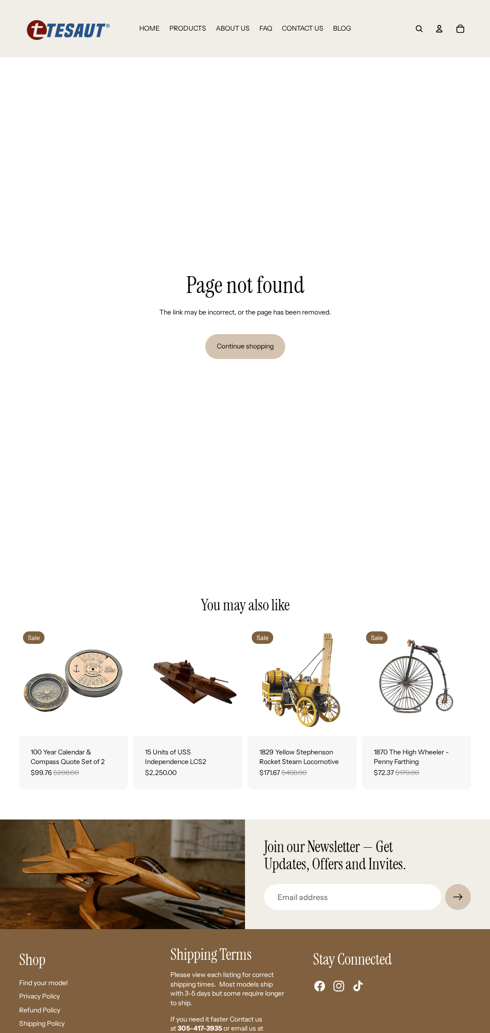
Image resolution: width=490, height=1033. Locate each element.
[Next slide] (120, 681)
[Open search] (419, 28)
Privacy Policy (39, 996)
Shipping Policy (42, 1023)
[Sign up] (458, 897)
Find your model (43, 982)
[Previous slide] (26, 681)
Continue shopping (245, 346)
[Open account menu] (439, 28)
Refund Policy (39, 1010)
